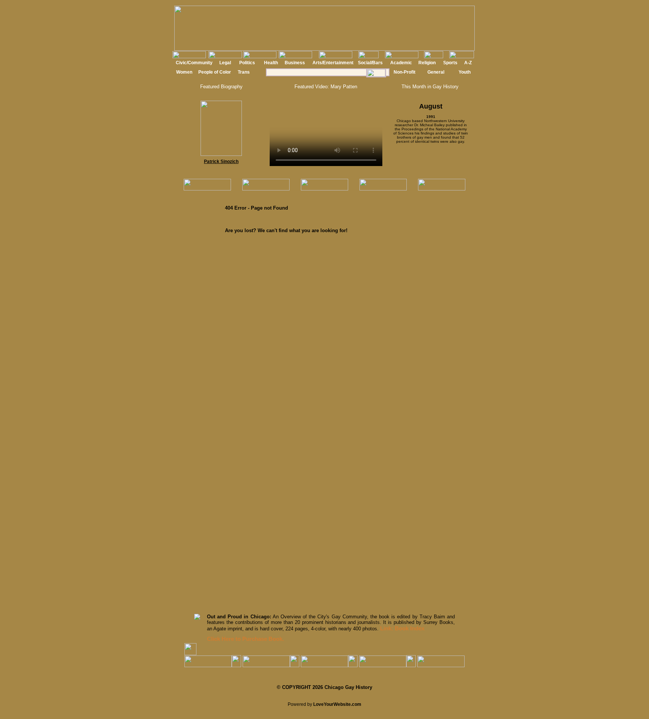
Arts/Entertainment (332, 62)
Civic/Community (194, 62)
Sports (450, 62)
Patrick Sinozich (221, 161)
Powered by (324, 704)
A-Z (468, 62)
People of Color (214, 72)
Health (271, 62)
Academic (401, 62)
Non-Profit (404, 72)
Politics (247, 62)
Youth (465, 72)
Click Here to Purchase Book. (245, 639)
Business (295, 62)
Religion (427, 62)
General (435, 72)
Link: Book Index (402, 628)
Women (184, 72)
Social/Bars (370, 62)
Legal (225, 62)
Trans (244, 72)
